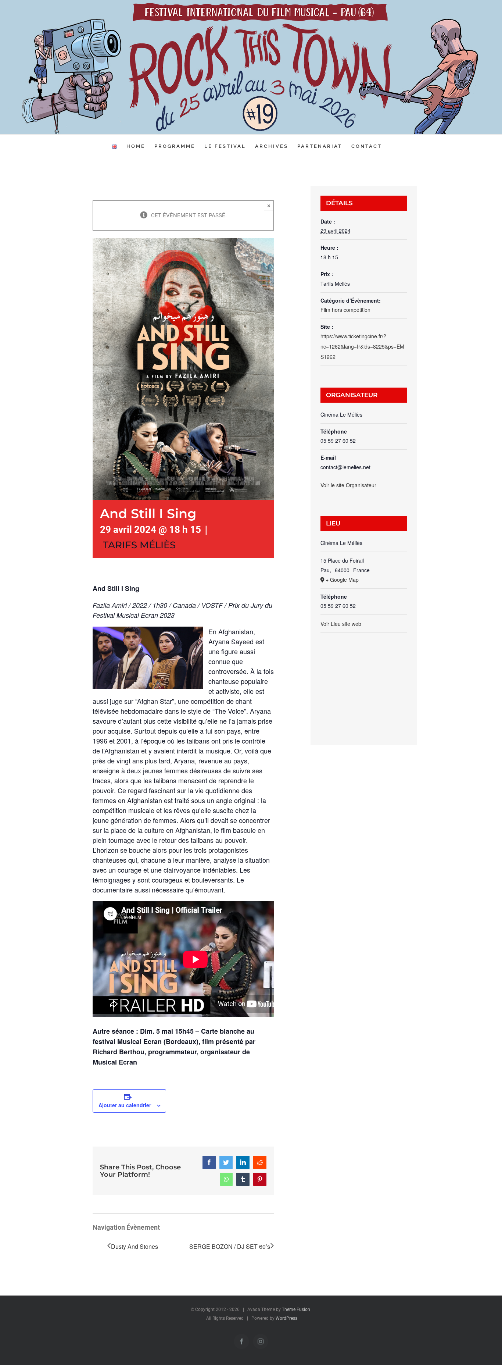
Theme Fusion (296, 1309)
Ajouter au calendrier (124, 1105)
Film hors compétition (345, 309)
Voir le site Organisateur (348, 485)
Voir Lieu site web (340, 623)
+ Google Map (342, 579)
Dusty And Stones (134, 1246)
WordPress (286, 1318)
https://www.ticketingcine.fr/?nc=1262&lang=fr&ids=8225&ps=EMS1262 (362, 346)
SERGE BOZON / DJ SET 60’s (229, 1246)
